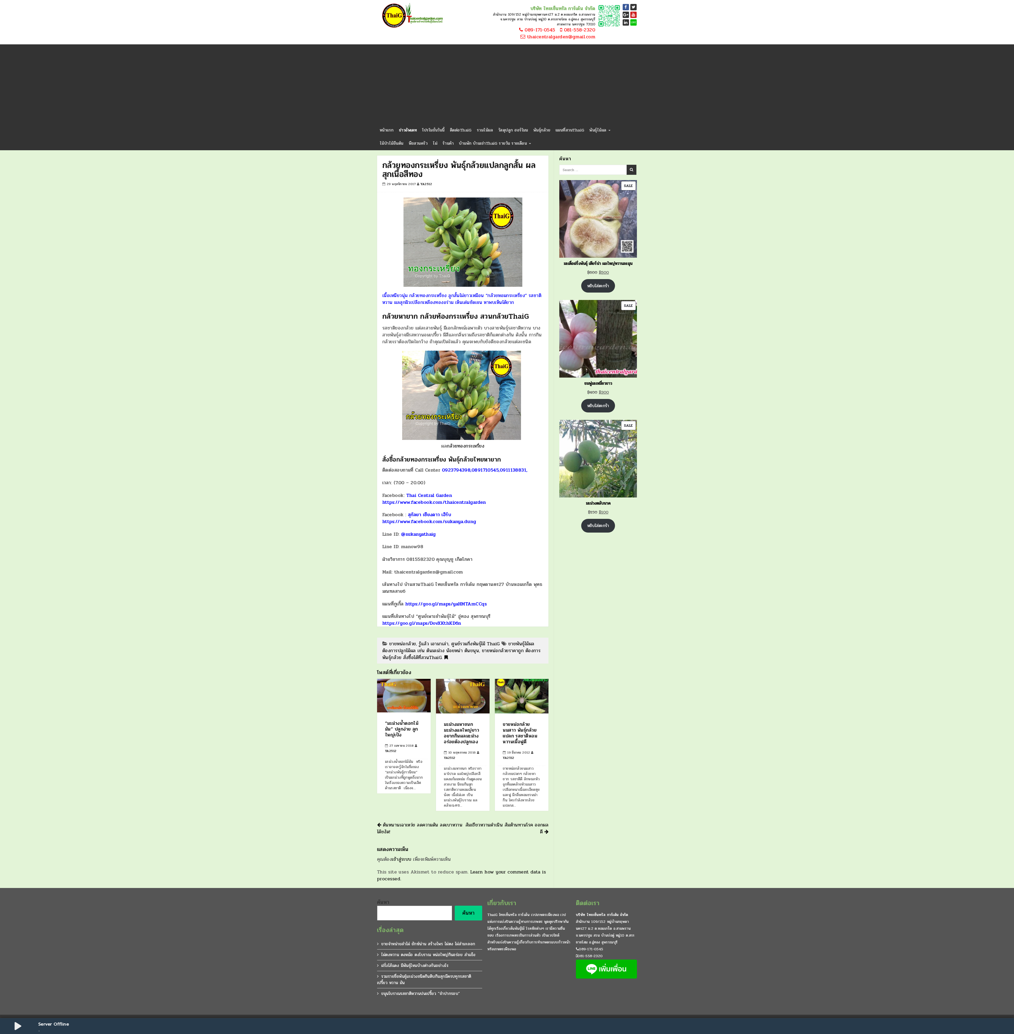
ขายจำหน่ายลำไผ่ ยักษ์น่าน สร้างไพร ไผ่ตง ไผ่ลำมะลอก (428, 944)
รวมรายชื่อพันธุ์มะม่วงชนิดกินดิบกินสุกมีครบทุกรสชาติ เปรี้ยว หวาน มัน (424, 979)
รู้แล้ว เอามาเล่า (433, 643)
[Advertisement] (507, 84)
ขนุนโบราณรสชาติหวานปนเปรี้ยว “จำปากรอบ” (420, 993)
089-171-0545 (539, 30)
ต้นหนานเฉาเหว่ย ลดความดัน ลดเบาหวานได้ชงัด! (419, 828)
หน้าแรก (387, 130)
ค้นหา (383, 902)
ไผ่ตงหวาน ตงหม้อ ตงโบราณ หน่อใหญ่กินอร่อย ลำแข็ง (428, 954)
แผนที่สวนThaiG (570, 130)
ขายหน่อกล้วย (402, 643)
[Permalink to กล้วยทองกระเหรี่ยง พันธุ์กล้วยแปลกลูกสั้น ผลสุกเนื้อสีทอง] (446, 657)
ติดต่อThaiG (461, 130)
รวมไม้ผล (485, 130)
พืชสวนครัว (418, 143)
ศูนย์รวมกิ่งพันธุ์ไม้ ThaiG (475, 643)
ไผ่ (435, 143)
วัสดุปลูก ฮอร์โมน (513, 130)
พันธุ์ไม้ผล (598, 130)
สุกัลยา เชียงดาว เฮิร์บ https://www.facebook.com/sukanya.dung (429, 518)
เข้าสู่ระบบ (401, 859)
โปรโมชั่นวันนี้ (433, 130)
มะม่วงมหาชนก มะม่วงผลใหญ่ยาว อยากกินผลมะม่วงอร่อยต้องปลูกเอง (461, 733)
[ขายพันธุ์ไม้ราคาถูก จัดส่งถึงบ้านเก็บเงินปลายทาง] (411, 16)
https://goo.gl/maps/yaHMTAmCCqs (446, 604)
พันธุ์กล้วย (541, 130)
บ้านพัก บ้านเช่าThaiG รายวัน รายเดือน (493, 143)
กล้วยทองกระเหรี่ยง (465, 446)
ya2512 (426, 184)
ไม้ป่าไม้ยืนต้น (391, 143)
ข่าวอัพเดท (408, 130)
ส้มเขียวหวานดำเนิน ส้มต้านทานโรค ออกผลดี (507, 828)
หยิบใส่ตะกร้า (598, 286)
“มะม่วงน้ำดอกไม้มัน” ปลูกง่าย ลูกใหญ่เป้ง (401, 729)
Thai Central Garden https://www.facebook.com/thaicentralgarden (434, 499)
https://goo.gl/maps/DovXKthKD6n (421, 623)
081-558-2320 (578, 30)
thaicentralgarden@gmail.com (560, 37)
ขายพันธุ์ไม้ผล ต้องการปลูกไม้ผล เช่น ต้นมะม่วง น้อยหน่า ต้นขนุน (458, 647)
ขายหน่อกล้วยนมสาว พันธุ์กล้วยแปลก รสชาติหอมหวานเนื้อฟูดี (520, 733)
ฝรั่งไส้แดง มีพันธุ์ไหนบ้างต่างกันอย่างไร (414, 965)
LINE (633, 22)
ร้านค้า (448, 143)
